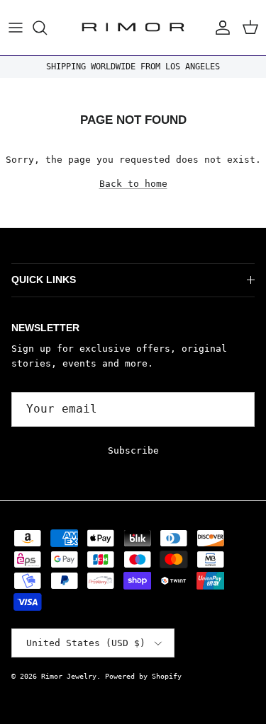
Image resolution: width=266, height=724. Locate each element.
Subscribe (133, 450)
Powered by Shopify (143, 676)
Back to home (133, 183)
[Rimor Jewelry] (133, 27)
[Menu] (15, 27)
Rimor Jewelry (68, 676)
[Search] (46, 27)
